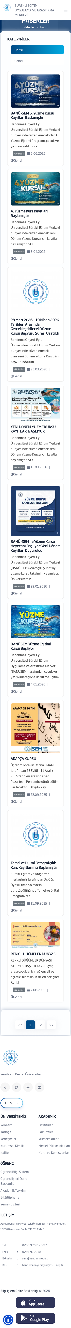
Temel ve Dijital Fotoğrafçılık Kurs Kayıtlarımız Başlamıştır (34, 865)
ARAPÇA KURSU (23, 758)
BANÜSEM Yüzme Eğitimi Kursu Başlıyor (31, 646)
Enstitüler (45, 1124)
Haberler (29, 27)
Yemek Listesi (10, 1204)
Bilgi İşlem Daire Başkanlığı (19, 1290)
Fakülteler (45, 1131)
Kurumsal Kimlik (12, 1145)
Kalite (4, 1152)
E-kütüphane (9, 1197)
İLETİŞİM (7, 1214)
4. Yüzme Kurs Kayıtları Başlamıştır (29, 213)
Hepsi (18, 49)
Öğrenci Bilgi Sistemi (15, 1171)
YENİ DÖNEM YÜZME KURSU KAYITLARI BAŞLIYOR (33, 429)
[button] (8, 1320)
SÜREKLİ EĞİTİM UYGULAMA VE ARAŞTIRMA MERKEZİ (34, 10)
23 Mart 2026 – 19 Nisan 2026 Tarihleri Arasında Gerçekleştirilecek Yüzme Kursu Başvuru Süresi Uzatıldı (35, 326)
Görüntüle (19, 153)
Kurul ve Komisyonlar (53, 1152)
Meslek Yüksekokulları (54, 1145)
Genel (18, 60)
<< (20, 1025)
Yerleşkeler (8, 1138)
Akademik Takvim (13, 1190)
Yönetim (6, 1124)
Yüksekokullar (48, 1138)
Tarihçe (5, 1131)
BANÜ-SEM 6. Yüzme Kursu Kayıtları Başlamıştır (32, 115)
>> (51, 1025)
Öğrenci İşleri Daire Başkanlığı (13, 1181)
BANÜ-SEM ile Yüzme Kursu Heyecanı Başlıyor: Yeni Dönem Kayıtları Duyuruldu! (35, 546)
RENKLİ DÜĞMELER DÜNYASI (34, 953)
